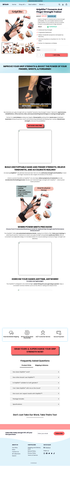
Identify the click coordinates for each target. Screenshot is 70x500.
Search (14, 456)
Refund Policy (32, 451)
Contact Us (15, 452)
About (41, 4)
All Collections (16, 454)
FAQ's (13, 449)
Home (14, 4)
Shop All (22, 4)
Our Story (15, 447)
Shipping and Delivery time (34, 448)
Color (38, 47)
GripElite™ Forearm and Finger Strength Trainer (49, 10)
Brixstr (6, 4)
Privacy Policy (32, 453)
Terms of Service (33, 455)
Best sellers (32, 4)
